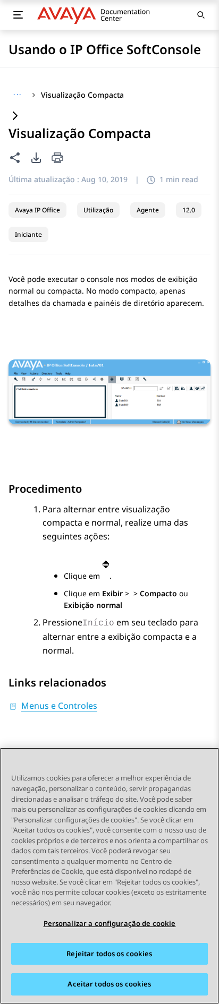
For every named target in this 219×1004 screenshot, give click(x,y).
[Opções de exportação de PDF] (36, 157)
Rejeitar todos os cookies (109, 953)
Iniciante (28, 234)
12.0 (188, 209)
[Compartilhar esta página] (15, 157)
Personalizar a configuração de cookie (110, 923)
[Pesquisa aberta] (201, 14)
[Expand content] (15, 116)
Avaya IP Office (37, 209)
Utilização (98, 209)
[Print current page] (57, 158)
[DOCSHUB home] (96, 14)
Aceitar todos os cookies (109, 984)
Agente (148, 209)
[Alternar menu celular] (18, 14)
